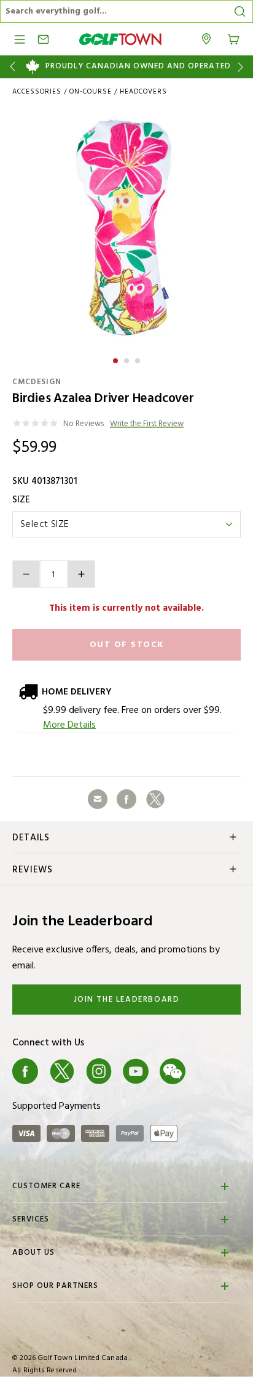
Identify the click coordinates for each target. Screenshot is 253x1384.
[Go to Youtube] (136, 1071)
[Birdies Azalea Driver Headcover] (126, 227)
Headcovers (143, 91)
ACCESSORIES (36, 91)
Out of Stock (127, 645)
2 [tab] (127, 359)
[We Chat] (172, 1071)
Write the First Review (147, 424)
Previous (10, 67)
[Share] (97, 799)
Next (243, 67)
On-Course (90, 91)
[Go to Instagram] (99, 1071)
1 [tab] (116, 359)
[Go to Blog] (209, 1071)
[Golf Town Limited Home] (120, 39)
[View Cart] (233, 38)
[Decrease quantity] (26, 574)
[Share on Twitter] (155, 799)
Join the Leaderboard (127, 999)
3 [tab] (138, 359)
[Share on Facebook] (126, 799)
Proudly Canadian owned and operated (138, 66)
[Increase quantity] (81, 574)
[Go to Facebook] (25, 1071)
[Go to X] (62, 1071)
